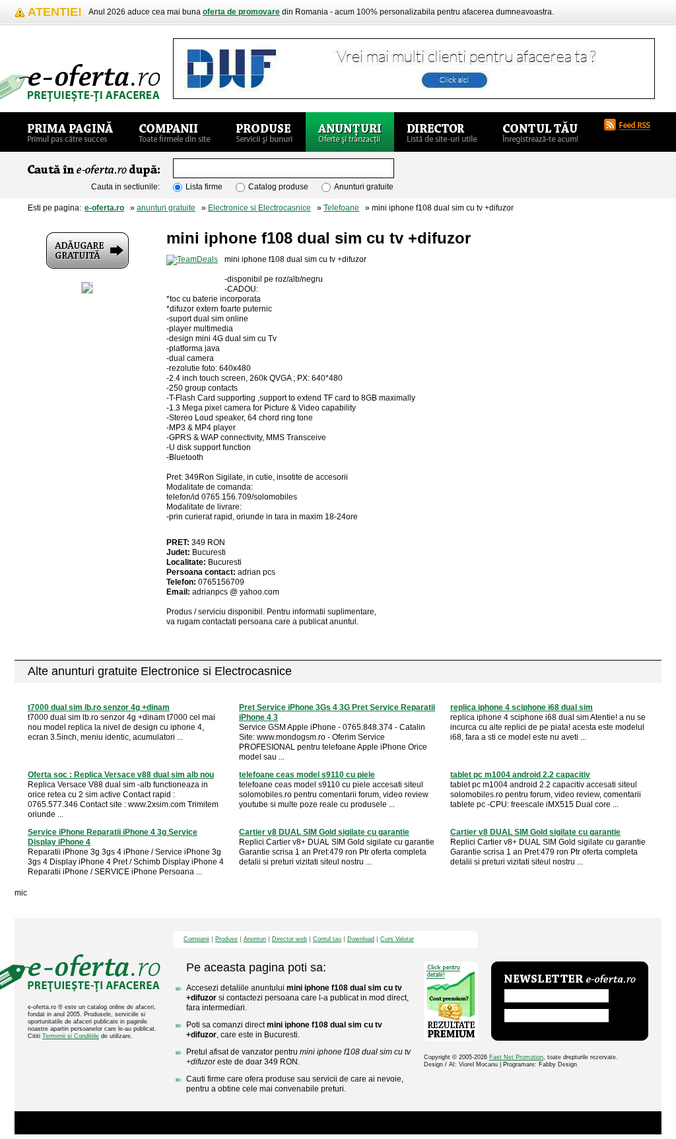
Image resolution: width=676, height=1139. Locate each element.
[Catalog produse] (264, 132)
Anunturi (255, 939)
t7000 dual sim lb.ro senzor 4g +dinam (99, 707)
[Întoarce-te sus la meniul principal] (569, 939)
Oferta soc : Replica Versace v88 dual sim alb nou (121, 774)
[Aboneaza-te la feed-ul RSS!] (632, 124)
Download (360, 939)
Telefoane (341, 207)
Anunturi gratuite (363, 186)
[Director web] (442, 132)
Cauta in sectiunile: (125, 186)
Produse (226, 939)
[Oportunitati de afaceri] (70, 132)
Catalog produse (278, 186)
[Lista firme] (174, 132)
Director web (289, 939)
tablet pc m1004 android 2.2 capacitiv (520, 774)
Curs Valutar (397, 939)
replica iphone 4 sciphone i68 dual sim (521, 707)
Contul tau (327, 939)
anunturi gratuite (166, 207)
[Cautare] (447, 169)
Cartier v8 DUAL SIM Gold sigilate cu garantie (324, 832)
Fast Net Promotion (516, 1057)
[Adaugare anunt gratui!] (87, 250)
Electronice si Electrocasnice (259, 207)
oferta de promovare (241, 11)
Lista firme (204, 186)
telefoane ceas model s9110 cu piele (307, 774)
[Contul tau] (540, 132)
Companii (196, 939)
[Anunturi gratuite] (350, 132)
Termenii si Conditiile (70, 1036)
